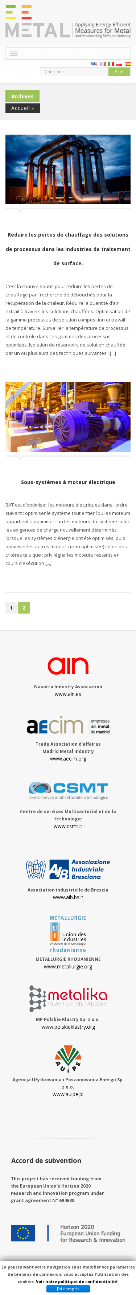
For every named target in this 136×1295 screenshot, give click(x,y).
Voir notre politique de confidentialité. (77, 1281)
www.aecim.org (68, 758)
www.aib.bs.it (68, 897)
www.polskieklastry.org (68, 1026)
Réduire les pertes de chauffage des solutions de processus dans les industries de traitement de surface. (68, 249)
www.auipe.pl (68, 1094)
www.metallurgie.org (68, 966)
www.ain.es (68, 693)
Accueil (20, 107)
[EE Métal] (68, 21)
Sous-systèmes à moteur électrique (68, 482)
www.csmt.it (68, 826)
